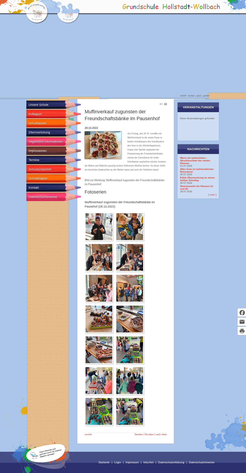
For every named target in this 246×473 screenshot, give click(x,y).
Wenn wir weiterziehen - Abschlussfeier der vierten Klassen (195, 160)
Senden (139, 434)
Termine (34, 160)
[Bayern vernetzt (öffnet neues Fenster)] (46, 458)
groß (199, 96)
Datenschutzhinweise (43, 197)
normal (191, 96)
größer (206, 96)
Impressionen (38, 150)
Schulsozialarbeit (40, 169)
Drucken (149, 434)
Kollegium (35, 114)
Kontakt (34, 187)
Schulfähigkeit (38, 178)
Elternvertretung (39, 132)
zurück (88, 434)
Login (117, 462)
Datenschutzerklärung (171, 462)
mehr (212, 194)
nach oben (161, 434)
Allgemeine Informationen (46, 141)
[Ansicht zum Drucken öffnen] (165, 104)
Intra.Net (148, 462)
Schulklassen (37, 123)
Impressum (132, 462)
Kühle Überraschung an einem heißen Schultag (197, 179)
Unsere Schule (38, 104)
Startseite (104, 462)
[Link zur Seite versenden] (160, 104)
